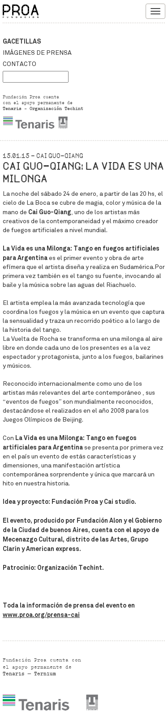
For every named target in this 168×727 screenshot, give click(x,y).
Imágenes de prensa (37, 53)
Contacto (19, 64)
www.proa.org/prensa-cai (41, 615)
